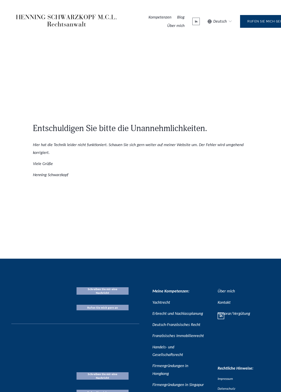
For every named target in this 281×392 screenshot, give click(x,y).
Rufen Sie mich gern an (102, 307)
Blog (181, 17)
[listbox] (220, 21)
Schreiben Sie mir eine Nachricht (102, 291)
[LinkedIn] (196, 21)
